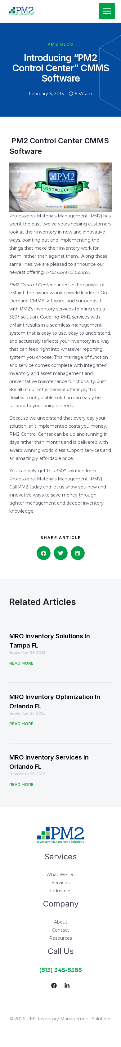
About (60, 922)
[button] (44, 553)
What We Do (60, 874)
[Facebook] (54, 985)
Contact (60, 930)
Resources (60, 938)
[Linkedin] (67, 985)
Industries (60, 890)
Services (60, 882)
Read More (21, 663)
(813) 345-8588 (60, 970)
